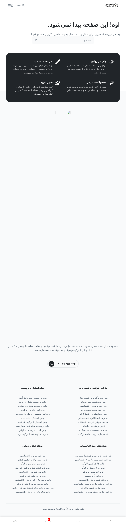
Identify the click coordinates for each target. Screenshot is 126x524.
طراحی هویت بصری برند (93, 401)
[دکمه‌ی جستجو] (36, 40)
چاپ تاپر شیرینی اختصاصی (32, 471)
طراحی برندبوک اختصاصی (93, 406)
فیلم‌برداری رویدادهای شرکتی (93, 434)
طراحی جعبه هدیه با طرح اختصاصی (93, 459)
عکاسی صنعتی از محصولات (93, 430)
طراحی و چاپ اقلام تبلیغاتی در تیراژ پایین (33, 488)
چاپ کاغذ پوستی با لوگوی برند (33, 434)
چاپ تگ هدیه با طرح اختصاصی (93, 480)
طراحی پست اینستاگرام (93, 410)
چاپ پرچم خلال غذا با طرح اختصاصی (33, 480)
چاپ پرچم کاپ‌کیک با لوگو (33, 476)
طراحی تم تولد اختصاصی (32, 455)
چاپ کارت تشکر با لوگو (93, 488)
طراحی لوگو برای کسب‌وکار (93, 398)
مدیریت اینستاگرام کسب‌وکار (93, 418)
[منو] (9, 5)
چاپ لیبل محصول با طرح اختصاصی (33, 414)
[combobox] (67, 40)
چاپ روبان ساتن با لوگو (93, 467)
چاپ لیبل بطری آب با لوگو (33, 430)
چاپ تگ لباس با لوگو (93, 471)
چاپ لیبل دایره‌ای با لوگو (32, 410)
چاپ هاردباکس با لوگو (93, 463)
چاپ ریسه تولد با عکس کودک (33, 459)
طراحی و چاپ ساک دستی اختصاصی (93, 455)
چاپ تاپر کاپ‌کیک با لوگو (32, 463)
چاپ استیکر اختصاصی (32, 418)
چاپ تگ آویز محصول (93, 476)
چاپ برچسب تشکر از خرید (32, 401)
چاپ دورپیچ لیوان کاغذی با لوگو (33, 484)
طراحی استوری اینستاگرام (93, 414)
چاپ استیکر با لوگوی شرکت (32, 422)
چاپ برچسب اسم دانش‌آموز (32, 398)
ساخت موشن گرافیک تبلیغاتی (93, 422)
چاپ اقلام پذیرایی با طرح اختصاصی (33, 492)
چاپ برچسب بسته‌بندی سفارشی (32, 426)
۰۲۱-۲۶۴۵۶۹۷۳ (66, 363)
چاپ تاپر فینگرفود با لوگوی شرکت (32, 467)
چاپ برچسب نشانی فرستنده (32, 406)
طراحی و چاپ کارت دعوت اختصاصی (93, 484)
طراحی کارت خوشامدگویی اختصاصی (93, 492)
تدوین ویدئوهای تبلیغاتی (93, 426)
